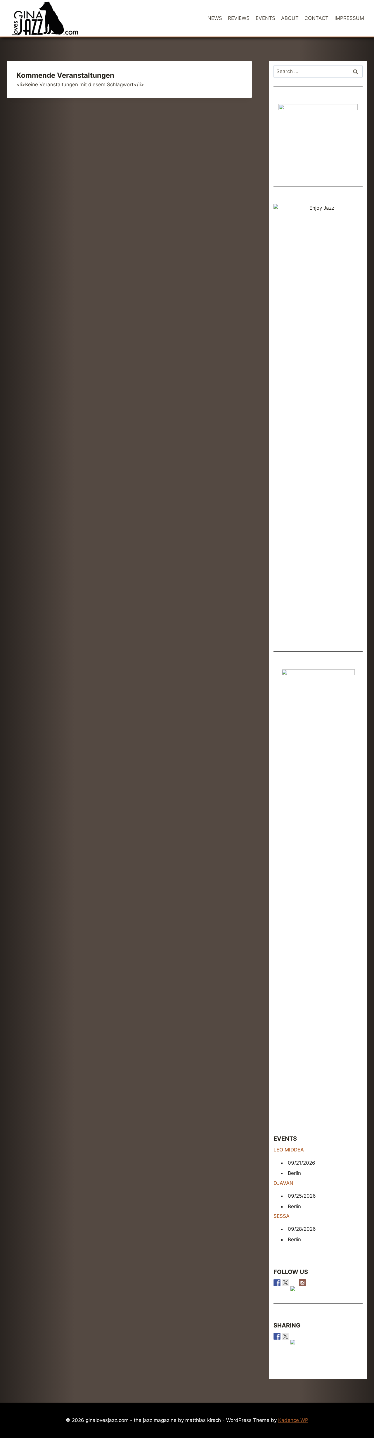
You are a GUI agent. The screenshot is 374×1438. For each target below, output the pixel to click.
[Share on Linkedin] (293, 1343)
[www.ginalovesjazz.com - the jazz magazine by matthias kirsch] (276, 1336)
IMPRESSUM (349, 18)
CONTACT (316, 18)
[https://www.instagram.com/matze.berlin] (302, 1282)
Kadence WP (293, 1420)
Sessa (281, 1216)
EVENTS (265, 18)
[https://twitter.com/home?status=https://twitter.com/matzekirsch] (285, 1336)
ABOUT (290, 18)
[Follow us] (276, 1282)
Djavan (283, 1183)
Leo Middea (288, 1150)
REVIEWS (239, 18)
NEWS (214, 18)
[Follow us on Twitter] (285, 1282)
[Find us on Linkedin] (293, 1289)
